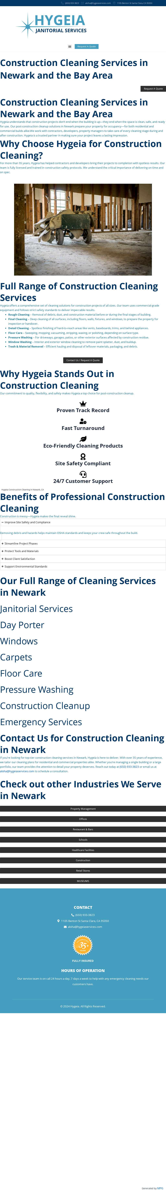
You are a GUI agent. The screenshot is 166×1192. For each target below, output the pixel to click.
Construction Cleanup (45, 705)
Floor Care (21, 673)
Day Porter (22, 625)
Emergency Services (41, 722)
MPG (160, 1188)
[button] (69, 46)
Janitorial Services (36, 608)
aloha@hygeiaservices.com (17, 771)
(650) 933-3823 (129, 767)
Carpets (16, 657)
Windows (19, 641)
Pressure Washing (36, 689)
